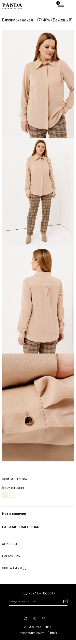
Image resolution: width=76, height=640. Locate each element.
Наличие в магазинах (20, 527)
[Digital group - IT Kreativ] (52, 632)
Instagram (26, 618)
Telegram (34, 618)
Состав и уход (14, 568)
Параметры (11, 556)
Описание (10, 544)
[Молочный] (12, 494)
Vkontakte (43, 618)
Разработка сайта (31, 633)
